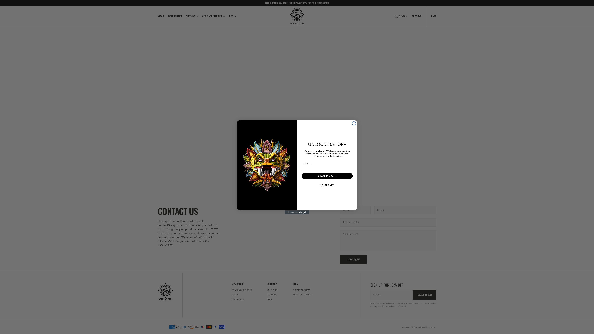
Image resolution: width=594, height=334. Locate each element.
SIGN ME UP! (327, 176)
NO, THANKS (327, 185)
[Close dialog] (354, 123)
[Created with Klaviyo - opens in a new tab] (297, 212)
